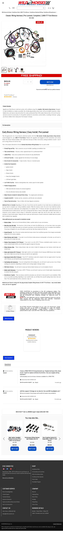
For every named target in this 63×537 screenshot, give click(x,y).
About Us (34, 491)
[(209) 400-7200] (10, 8)
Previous (4, 438)
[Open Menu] (3, 3)
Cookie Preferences (57, 524)
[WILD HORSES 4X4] (34, 2)
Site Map (34, 499)
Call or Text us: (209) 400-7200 (9, 511)
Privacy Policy (34, 502)
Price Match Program (36, 482)
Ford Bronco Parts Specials (37, 477)
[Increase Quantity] (30, 82)
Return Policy (34, 496)
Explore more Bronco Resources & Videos (11, 502)
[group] (32, 378)
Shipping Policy (35, 494)
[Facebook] (7, 469)
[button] (23, 43)
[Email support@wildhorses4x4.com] (13, 8)
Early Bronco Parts (36, 469)
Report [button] (36, 382)
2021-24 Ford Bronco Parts (37, 474)
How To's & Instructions (7, 504)
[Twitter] (14, 469)
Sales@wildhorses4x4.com (8, 513)
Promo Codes (35, 479)
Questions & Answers (7, 499)
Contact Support (6, 494)
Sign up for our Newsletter (8, 478)
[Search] (43, 8)
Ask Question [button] (9, 358)
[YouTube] (11, 469)
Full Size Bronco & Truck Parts (38, 471)
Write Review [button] (8, 318)
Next (59, 438)
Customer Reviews (6, 496)
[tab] (8, 364)
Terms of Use (35, 504)
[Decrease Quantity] (24, 82)
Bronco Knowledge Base (8, 491)
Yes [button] (33, 382)
